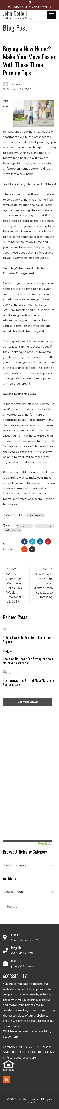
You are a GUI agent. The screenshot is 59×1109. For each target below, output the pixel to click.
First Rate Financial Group (17, 18)
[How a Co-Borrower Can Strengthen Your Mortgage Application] (7, 651)
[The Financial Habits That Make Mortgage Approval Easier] (7, 673)
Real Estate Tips (12, 529)
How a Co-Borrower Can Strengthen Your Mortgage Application (28, 660)
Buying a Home (24, 525)
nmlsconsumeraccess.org (19, 1058)
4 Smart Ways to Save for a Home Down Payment (27, 639)
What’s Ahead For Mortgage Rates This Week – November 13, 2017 (14, 585)
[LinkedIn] (6, 1079)
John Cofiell (15, 13)
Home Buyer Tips (35, 515)
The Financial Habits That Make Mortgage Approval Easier (28, 682)
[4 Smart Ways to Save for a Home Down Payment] (5, 630)
